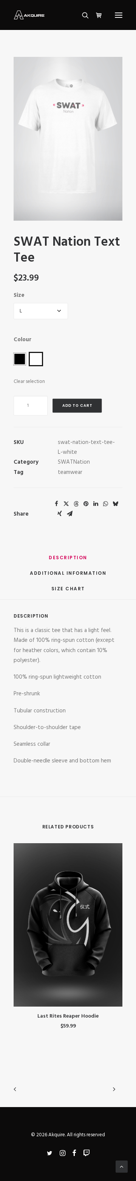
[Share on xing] (59, 513)
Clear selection (29, 382)
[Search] (82, 15)
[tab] (68, 576)
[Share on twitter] (66, 503)
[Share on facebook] (56, 503)
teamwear (70, 472)
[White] (36, 359)
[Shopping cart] (95, 15)
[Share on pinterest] (85, 503)
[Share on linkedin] (95, 503)
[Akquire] (29, 15)
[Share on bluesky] (115, 503)
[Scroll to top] (122, 1166)
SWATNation (74, 462)
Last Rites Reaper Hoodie (68, 1016)
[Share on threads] (75, 503)
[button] (118, 15)
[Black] (20, 359)
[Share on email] (69, 513)
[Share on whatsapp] (105, 503)
